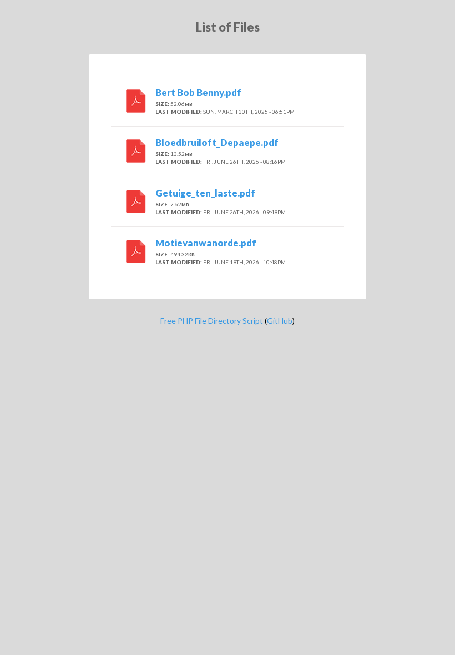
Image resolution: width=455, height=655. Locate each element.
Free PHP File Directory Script (211, 320)
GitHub (279, 320)
